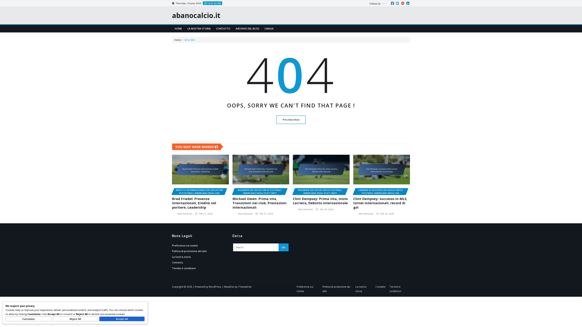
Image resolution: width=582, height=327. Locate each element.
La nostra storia (199, 28)
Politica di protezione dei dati (189, 251)
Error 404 (190, 39)
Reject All (75, 319)
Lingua (269, 28)
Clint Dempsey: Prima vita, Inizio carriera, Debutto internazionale (320, 200)
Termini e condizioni (184, 268)
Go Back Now (292, 119)
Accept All (122, 319)
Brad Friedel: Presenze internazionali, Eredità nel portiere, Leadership (194, 203)
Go (283, 247)
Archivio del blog (247, 28)
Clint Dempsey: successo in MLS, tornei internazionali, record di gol (380, 203)
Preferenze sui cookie (185, 245)
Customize (28, 319)
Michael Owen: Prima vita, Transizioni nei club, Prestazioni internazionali (259, 203)
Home (178, 28)
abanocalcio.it (196, 15)
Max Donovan (184, 213)
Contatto (223, 28)
